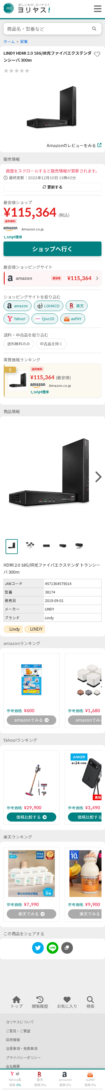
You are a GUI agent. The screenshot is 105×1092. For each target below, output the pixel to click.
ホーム (9, 41)
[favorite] (97, 54)
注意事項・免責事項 (21, 1048)
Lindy (14, 629)
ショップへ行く (52, 248)
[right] (98, 477)
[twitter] (38, 949)
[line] (52, 949)
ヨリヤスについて (20, 1022)
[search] (95, 28)
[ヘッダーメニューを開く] (96, 9)
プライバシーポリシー (23, 1057)
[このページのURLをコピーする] (67, 948)
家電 (24, 41)
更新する (54, 187)
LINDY (36, 629)
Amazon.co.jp (33, 229)
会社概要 (13, 1066)
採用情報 (13, 1040)
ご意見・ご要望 (18, 1031)
